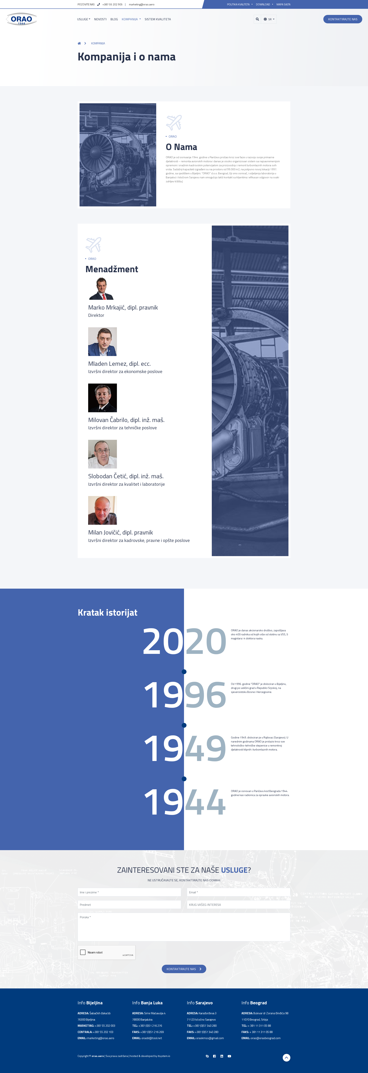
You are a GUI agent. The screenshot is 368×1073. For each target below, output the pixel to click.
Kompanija (130, 19)
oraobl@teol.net (152, 1038)
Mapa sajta (283, 4)
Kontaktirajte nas (342, 19)
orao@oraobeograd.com (266, 1038)
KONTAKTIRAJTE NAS (182, 969)
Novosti (100, 19)
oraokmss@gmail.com (210, 1038)
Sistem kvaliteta (158, 19)
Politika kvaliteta (238, 4)
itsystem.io (164, 1056)
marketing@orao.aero (141, 4)
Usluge (82, 19)
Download (263, 4)
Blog (114, 19)
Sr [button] (270, 19)
